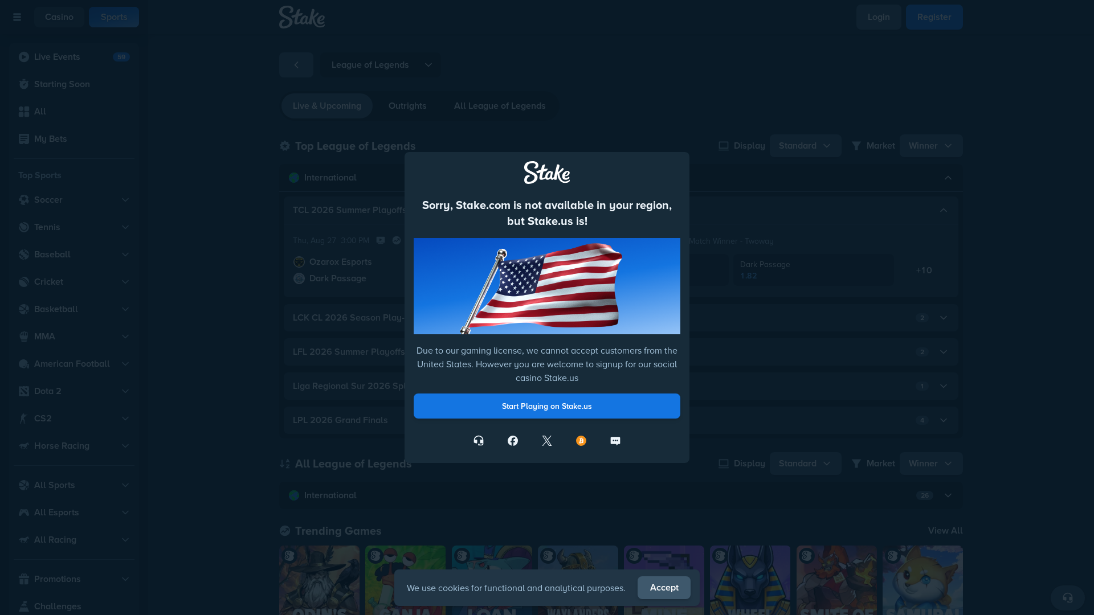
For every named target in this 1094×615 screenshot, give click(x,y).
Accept (664, 587)
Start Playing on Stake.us (547, 406)
